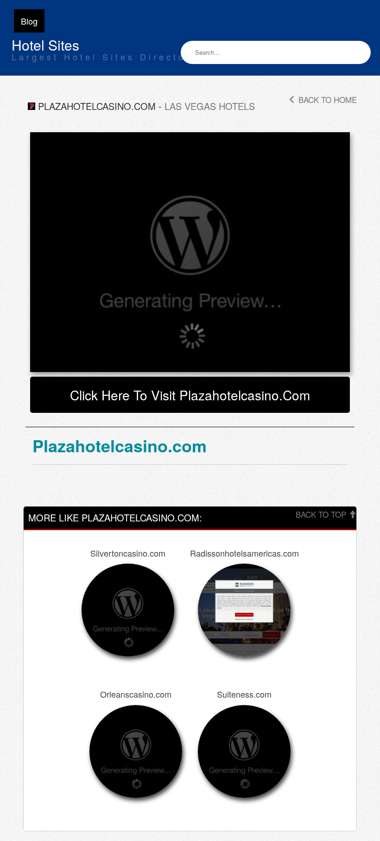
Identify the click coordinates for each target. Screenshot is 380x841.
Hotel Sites (45, 45)
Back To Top (322, 514)
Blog (29, 21)
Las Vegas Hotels (210, 106)
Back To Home (326, 99)
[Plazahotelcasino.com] (190, 252)
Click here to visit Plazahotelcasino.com (190, 394)
